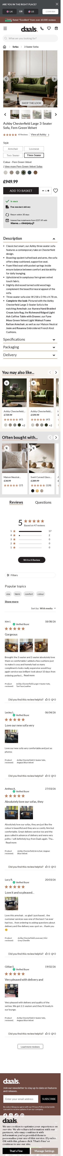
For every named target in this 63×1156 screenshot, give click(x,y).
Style (6, 142)
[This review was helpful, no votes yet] (46, 699)
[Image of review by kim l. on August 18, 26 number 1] (11, 645)
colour (40, 594)
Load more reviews (30, 1046)
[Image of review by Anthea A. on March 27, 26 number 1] (11, 812)
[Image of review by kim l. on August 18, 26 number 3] (41, 645)
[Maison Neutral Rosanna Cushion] (14, 458)
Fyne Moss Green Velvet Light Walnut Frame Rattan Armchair (28, 320)
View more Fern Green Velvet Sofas (23, 166)
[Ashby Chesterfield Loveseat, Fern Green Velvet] (41, 392)
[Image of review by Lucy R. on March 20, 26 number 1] (11, 903)
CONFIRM (50, 11)
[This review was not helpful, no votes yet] (52, 699)
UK (11, 11)
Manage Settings (44, 1151)
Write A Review (31, 560)
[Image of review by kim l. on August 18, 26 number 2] (26, 645)
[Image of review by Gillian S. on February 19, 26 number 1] (11, 990)
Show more (11, 601)
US (32, 11)
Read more (29, 675)
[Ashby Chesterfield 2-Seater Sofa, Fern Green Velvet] (14, 392)
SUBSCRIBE (49, 1099)
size (8, 594)
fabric (17, 594)
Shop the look (31, 103)
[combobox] (33, 38)
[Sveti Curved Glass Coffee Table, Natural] (41, 458)
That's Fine (16, 1151)
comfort (29, 594)
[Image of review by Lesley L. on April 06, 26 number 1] (11, 736)
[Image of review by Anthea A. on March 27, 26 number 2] (26, 812)
